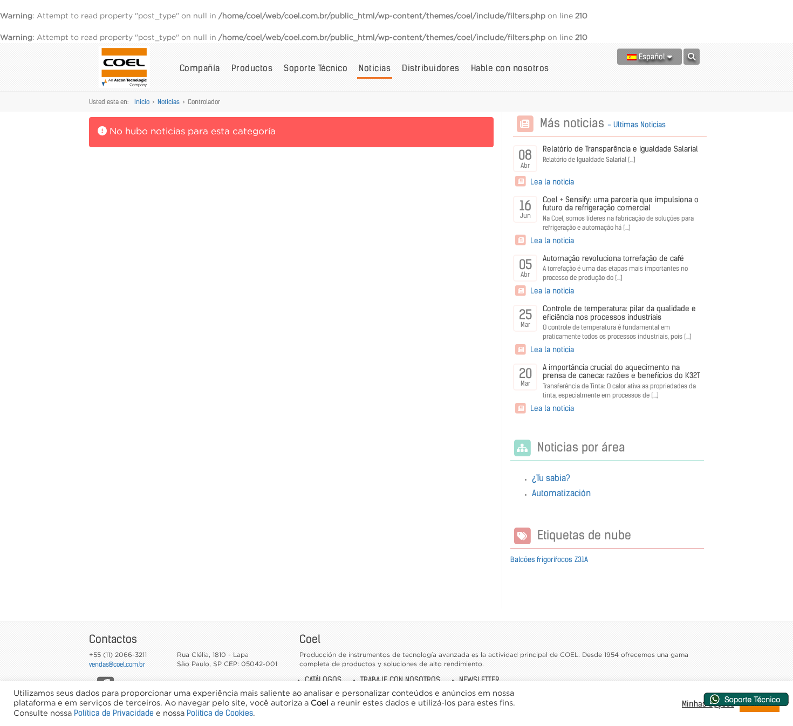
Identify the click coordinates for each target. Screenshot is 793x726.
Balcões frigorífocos (541, 559)
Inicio (141, 102)
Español (652, 56)
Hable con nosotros (510, 68)
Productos (251, 68)
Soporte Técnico (315, 68)
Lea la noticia (551, 182)
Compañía (200, 68)
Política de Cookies (220, 713)
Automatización (561, 493)
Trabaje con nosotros (400, 679)
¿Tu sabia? (551, 477)
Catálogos (323, 679)
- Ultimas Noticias (636, 124)
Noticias (375, 68)
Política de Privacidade (114, 713)
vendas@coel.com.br (117, 664)
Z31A (581, 559)
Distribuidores (431, 68)
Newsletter (479, 679)
